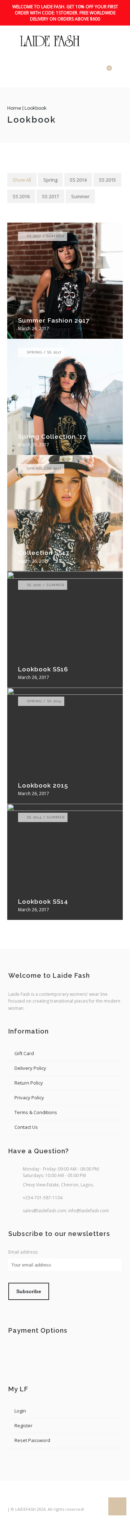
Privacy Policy (29, 1097)
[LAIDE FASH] (50, 41)
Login (20, 1411)
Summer (80, 196)
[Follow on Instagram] (40, 1497)
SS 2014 (78, 180)
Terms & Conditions (35, 1112)
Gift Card (24, 1053)
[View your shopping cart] (104, 71)
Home (14, 108)
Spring (50, 180)
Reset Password (32, 1440)
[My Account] (94, 71)
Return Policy (28, 1083)
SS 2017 (50, 196)
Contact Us (26, 1127)
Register (23, 1425)
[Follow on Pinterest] (53, 1497)
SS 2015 (107, 180)
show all (22, 180)
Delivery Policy (30, 1068)
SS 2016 (21, 196)
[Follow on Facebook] (13, 1497)
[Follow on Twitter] (27, 1497)
